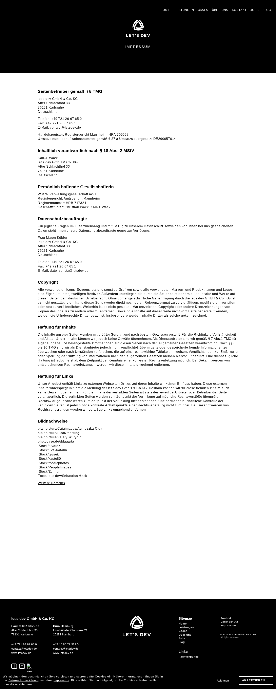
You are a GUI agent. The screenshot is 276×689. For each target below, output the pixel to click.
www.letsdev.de (21, 652)
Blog (266, 10)
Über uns (220, 10)
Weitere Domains (51, 483)
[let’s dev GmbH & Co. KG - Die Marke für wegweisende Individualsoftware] (137, 635)
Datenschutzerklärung (23, 680)
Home (165, 10)
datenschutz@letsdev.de (69, 270)
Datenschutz (229, 621)
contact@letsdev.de (65, 127)
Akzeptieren (253, 680)
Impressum (228, 625)
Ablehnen (223, 680)
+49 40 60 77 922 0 (66, 644)
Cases (203, 10)
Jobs (255, 10)
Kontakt (239, 10)
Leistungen (184, 10)
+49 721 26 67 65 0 (24, 644)
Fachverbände (189, 656)
